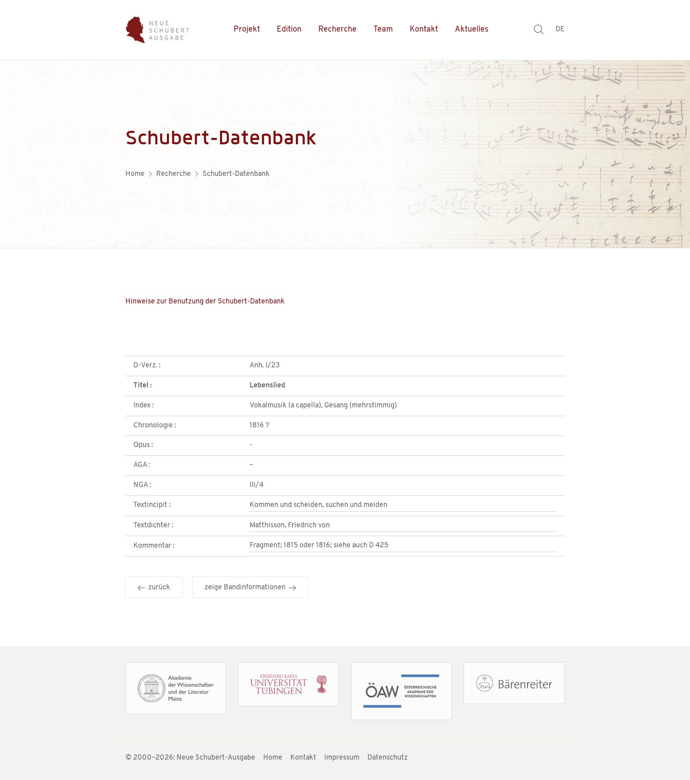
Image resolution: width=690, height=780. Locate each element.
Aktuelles (471, 30)
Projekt (247, 30)
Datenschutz (387, 758)
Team (383, 30)
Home (272, 758)
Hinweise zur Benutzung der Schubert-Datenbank (205, 301)
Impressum (341, 758)
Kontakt (424, 30)
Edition (289, 30)
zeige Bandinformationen (246, 587)
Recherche (337, 30)
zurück (157, 587)
